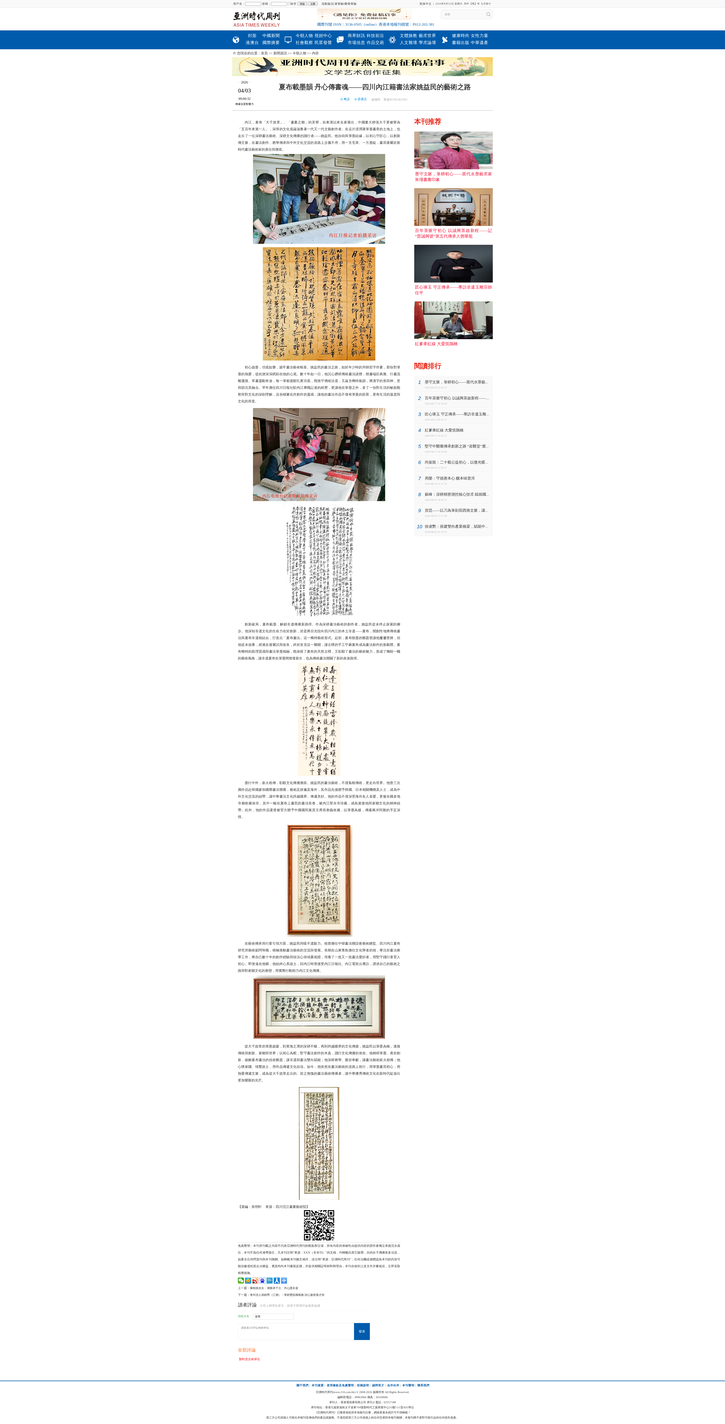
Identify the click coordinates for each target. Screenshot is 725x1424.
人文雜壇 (408, 42)
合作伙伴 (393, 1385)
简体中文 (426, 3)
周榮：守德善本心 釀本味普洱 (450, 478)
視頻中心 (323, 35)
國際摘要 (271, 42)
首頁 (264, 53)
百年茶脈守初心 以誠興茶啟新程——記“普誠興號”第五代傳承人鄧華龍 (483, 398)
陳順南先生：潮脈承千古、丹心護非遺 (274, 1288)
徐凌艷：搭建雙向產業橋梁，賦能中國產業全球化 (466, 526)
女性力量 (479, 35)
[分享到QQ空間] (248, 1281)
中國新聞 (271, 35)
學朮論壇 (427, 42)
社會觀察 (304, 42)
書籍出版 (460, 42)
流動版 (326, 3)
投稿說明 (363, 1385)
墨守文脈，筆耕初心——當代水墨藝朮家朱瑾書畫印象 (470, 382)
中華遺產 (479, 42)
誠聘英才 (378, 1385)
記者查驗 (338, 3)
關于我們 (303, 1385)
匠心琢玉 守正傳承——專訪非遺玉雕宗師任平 (463, 414)
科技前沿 (375, 35)
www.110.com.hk (344, 1392)
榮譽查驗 (351, 3)
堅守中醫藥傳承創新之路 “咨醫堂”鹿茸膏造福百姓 (466, 446)
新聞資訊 (280, 53)
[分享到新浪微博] (255, 1281)
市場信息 (356, 42)
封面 (252, 35)
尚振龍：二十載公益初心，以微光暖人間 (459, 462)
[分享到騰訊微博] (270, 1281)
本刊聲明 (408, 1385)
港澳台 (252, 42)
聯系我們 (423, 1385)
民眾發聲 (323, 42)
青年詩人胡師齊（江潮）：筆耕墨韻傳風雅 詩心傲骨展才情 (287, 1294)
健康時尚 (460, 35)
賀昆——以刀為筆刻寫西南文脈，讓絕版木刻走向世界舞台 (474, 510)
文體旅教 (408, 35)
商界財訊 (356, 35)
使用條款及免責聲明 (340, 1385)
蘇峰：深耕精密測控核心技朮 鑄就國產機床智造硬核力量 (472, 494)
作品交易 (375, 42)
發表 (362, 1331)
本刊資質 (318, 1385)
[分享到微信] (241, 1281)
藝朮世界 (427, 35)
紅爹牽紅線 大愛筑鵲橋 (444, 430)
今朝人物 (304, 35)
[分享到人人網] (277, 1281)
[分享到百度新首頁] (262, 1281)
